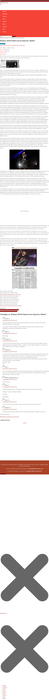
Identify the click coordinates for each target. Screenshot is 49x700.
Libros (4, 29)
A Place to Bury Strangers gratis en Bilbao (8, 311)
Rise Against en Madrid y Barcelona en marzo (9, 309)
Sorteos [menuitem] (4, 698)
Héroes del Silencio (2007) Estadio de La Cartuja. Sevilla (10, 294)
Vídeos (4, 24)
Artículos (4, 21)
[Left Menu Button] (24, 683)
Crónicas (4, 16)
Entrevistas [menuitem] (5, 687)
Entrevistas (5, 13)
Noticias (4, 11)
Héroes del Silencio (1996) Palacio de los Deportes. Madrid (11, 305)
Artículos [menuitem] (4, 691)
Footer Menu (3, 473)
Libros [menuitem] (4, 696)
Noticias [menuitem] (4, 685)
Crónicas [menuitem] (4, 688)
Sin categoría (2, 43)
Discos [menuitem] (4, 690)
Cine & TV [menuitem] (5, 695)
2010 (4, 308)
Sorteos (4, 31)
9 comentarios (22, 45)
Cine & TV (5, 26)
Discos (4, 18)
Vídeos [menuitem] (4, 693)
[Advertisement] (24, 432)
